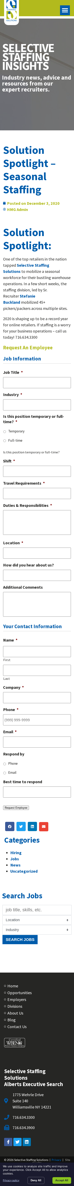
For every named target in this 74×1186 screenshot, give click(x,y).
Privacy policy (11, 1180)
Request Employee (16, 807)
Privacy (56, 1160)
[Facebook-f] (8, 1142)
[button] (65, 10)
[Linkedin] (27, 1142)
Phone (13, 763)
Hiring (16, 852)
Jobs (14, 858)
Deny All (36, 1180)
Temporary (16, 431)
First (6, 660)
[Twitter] (17, 1142)
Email (12, 772)
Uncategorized (24, 871)
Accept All (61, 1180)
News (15, 864)
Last (6, 678)
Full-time (15, 440)
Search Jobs (20, 939)
